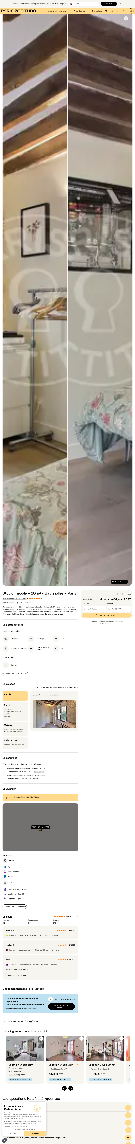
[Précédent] (6, 300)
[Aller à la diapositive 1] (54, 724)
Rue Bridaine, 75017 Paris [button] (14, 598)
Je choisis (13, 1133)
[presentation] (59, 11)
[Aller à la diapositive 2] (26, 1057)
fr (123, 11)
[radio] (58, 930)
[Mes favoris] (106, 11)
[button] (4, 1140)
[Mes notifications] (117, 11)
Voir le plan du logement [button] (45, 687)
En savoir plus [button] (39, 772)
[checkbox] (126, 18)
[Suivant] (129, 300)
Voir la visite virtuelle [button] (68, 687)
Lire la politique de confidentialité (16, 1126)
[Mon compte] (131, 11)
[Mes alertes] (112, 11)
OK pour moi (35, 1133)
